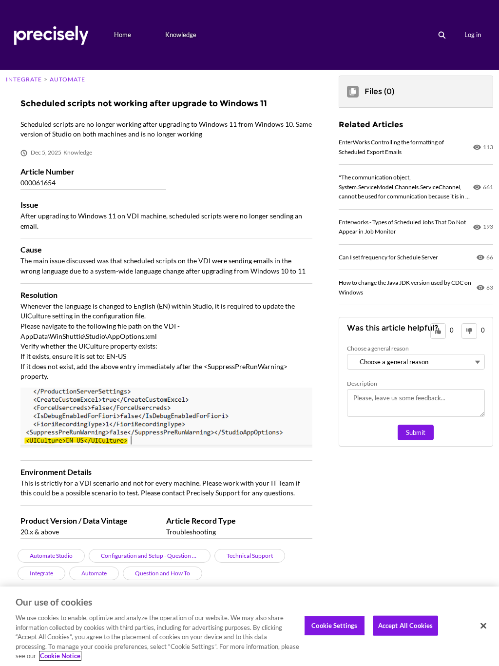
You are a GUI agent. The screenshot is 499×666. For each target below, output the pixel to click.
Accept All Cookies (405, 625)
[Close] (483, 625)
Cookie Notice (60, 656)
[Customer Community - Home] (51, 35)
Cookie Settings (334, 625)
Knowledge (180, 35)
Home (122, 35)
